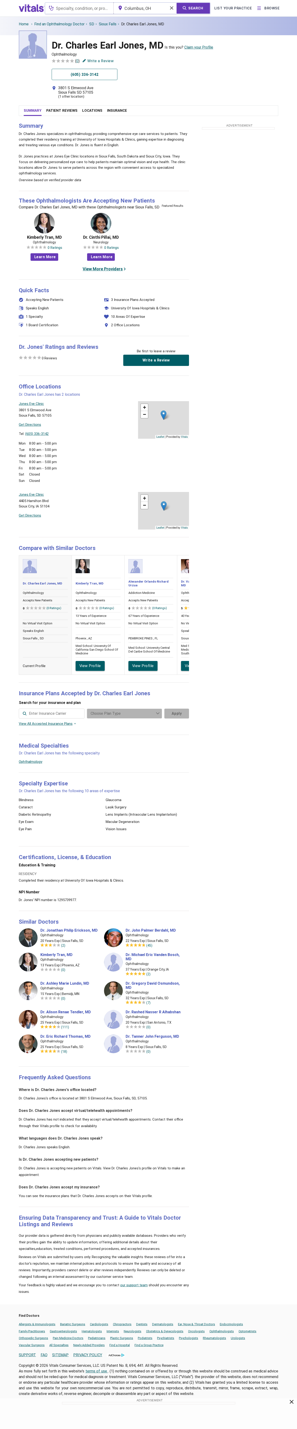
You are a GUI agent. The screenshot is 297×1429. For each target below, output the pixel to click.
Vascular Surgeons (32, 1345)
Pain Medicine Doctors (68, 1338)
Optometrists (247, 1331)
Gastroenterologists (63, 1331)
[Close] (292, 1402)
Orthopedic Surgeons (33, 1338)
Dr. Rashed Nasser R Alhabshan (153, 1012)
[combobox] (79, 8)
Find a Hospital (119, 1345)
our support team (134, 1285)
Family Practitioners (32, 1331)
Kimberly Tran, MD (44, 237)
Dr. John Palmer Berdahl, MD (151, 930)
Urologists (238, 1338)
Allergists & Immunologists (37, 1324)
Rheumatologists (214, 1338)
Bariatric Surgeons (72, 1324)
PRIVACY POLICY (87, 1355)
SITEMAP (60, 1355)
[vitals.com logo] (32, 8)
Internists (113, 1331)
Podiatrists (145, 1338)
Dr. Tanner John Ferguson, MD (152, 1036)
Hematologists (92, 1331)
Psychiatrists (165, 1338)
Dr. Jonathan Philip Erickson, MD (69, 930)
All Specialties (59, 1345)
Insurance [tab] (117, 110)
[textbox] (79, 8)
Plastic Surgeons (121, 1338)
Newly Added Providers (89, 1345)
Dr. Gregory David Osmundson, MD (153, 985)
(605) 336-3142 (37, 434)
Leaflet (160, 436)
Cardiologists (99, 1324)
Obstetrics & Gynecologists (164, 1331)
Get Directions (30, 425)
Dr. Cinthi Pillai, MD (101, 237)
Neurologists (132, 1331)
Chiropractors (122, 1324)
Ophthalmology (30, 762)
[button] (163, 415)
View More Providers (103, 268)
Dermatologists (162, 1324)
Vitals (184, 436)
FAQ (44, 1355)
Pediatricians (96, 1338)
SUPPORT (27, 1355)
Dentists (141, 1324)
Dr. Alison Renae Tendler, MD (65, 1012)
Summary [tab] (33, 110)
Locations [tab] (92, 110)
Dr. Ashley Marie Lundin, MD (64, 983)
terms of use (96, 1371)
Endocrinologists (231, 1324)
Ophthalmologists (221, 1331)
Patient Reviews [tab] (61, 110)
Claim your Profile (198, 47)
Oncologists (196, 1331)
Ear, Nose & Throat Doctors (196, 1324)
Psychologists (188, 1338)
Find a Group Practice (149, 1345)
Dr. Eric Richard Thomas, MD (65, 1036)
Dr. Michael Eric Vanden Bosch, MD (153, 957)
